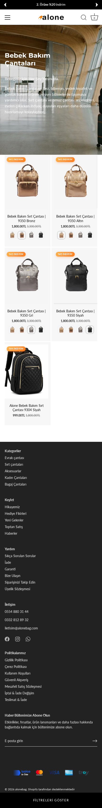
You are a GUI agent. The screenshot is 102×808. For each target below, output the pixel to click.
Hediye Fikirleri (15, 513)
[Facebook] (7, 639)
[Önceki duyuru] (5, 5)
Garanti (10, 569)
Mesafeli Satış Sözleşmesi (23, 686)
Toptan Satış (14, 527)
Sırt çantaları (14, 464)
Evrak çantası (14, 458)
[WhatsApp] (28, 639)
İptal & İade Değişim (19, 693)
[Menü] (7, 17)
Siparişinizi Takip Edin (20, 582)
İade (8, 562)
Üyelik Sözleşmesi (17, 589)
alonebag (21, 789)
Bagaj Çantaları (15, 484)
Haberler (11, 533)
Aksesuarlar (13, 471)
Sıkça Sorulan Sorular (20, 556)
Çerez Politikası (16, 667)
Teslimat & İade (16, 700)
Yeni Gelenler (14, 520)
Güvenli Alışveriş (16, 680)
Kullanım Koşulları (17, 673)
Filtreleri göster (51, 800)
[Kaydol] (95, 741)
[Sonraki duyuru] (97, 5)
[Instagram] (17, 639)
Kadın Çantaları (16, 478)
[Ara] (84, 18)
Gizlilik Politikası (16, 660)
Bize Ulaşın (12, 576)
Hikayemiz (12, 507)
